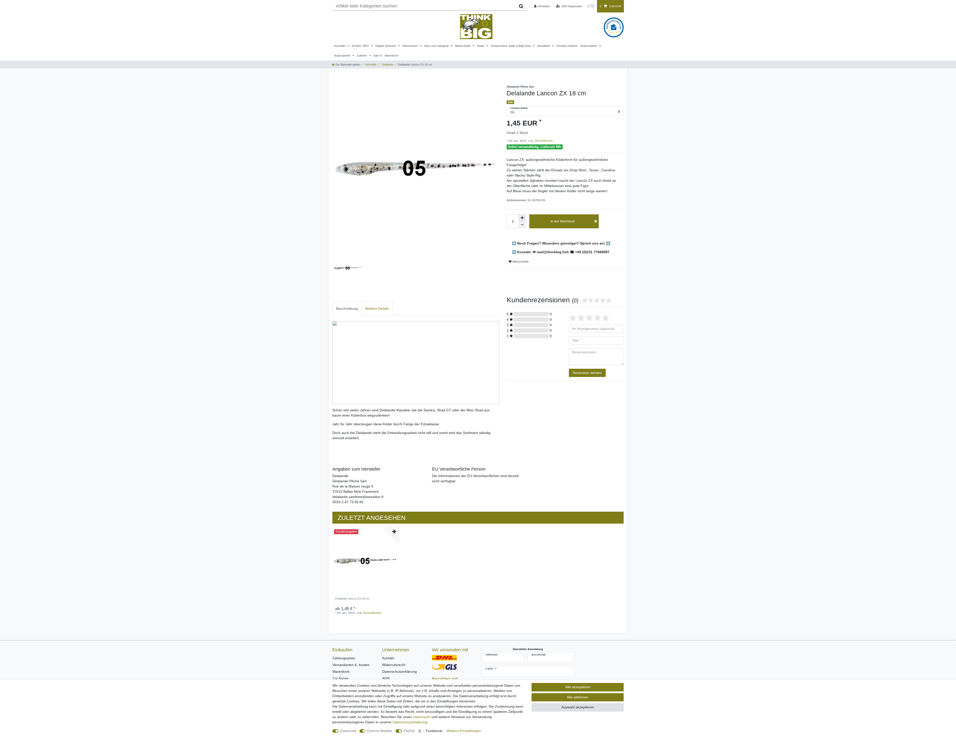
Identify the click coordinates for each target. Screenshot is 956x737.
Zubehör (362, 55)
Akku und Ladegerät (436, 45)
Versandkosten (543, 140)
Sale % (377, 55)
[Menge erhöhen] (522, 217)
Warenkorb (391, 55)
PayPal (409, 731)
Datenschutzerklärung (399, 672)
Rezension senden (587, 373)
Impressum (421, 717)
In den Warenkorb (563, 221)
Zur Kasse (340, 678)
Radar (481, 45)
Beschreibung (347, 308)
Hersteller (340, 45)
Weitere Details (377, 308)
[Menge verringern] (522, 224)
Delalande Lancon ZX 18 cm (352, 598)
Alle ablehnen (577, 697)
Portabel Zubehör (567, 45)
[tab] (346, 308)
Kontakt (388, 658)
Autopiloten (544, 45)
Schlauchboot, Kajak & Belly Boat (511, 45)
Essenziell (348, 731)
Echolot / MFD (361, 45)
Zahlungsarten (343, 658)
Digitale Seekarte (386, 45)
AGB (385, 678)
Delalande (387, 64)
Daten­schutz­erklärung (410, 722)
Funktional (434, 731)
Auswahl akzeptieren (577, 707)
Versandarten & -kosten (350, 665)
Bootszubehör (589, 45)
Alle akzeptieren (577, 687)
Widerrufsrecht (393, 665)
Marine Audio (463, 45)
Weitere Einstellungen (464, 731)
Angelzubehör (342, 55)
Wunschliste (520, 261)
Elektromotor (410, 45)
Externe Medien (379, 731)
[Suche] (521, 6)
